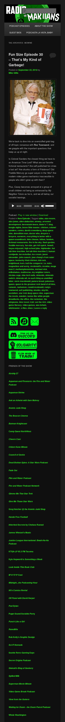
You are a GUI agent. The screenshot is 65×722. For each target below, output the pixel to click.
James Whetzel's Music (20, 532)
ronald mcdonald (36, 287)
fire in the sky (35, 242)
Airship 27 (13, 373)
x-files (24, 307)
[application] (32, 206)
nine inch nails (28, 275)
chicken (44, 227)
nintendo (40, 275)
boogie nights (15, 227)
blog (51, 224)
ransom (12, 287)
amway (38, 221)
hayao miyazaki (16, 248)
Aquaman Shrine (16, 392)
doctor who (34, 233)
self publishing (25, 290)
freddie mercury (16, 245)
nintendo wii (21, 278)
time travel (24, 302)
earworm (21, 236)
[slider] (50, 206)
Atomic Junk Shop (17, 407)
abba (41, 218)
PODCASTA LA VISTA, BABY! (39, 32)
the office (24, 299)
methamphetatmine (25, 269)
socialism (13, 293)
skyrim (45, 290)
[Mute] (42, 206)
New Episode (24, 218)
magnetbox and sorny (19, 266)
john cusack (25, 257)
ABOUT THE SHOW (44, 25)
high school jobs (32, 248)
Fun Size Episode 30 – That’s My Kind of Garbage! (26, 59)
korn (22, 263)
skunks (37, 290)
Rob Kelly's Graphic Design (22, 637)
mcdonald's (35, 266)
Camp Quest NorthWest (20, 431)
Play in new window (27, 215)
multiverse (26, 272)
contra (21, 230)
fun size (28, 245)
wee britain (41, 305)
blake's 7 (43, 224)
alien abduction (26, 221)
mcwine (46, 266)
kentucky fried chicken (26, 260)
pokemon (49, 281)
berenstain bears (30, 224)
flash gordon (48, 242)
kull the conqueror (34, 263)
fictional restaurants (18, 242)
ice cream (37, 254)
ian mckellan (25, 254)
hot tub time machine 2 (37, 251)
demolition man (21, 233)
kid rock (42, 260)
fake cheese (32, 239)
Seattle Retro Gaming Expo (21, 652)
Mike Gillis (13, 72)
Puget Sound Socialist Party (22, 613)
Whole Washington (17, 714)
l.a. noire (48, 263)
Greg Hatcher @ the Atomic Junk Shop (27, 509)
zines (30, 307)
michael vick (41, 269)
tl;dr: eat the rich (38, 302)
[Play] (13, 206)
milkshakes (14, 272)
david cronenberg (33, 230)
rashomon (22, 287)
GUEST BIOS (15, 32)
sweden (22, 296)
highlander (46, 248)
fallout (42, 239)
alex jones (13, 221)
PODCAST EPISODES (19, 25)
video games (29, 305)
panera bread (38, 281)
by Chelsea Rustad (26, 524)
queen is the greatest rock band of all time (35, 284)
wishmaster (14, 307)
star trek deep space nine (31, 293)
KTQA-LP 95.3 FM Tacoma (21, 551)
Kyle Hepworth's (25, 559)
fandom (50, 239)
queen (11, 284)
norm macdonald (22, 281)
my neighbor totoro (41, 272)
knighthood (14, 263)
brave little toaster (31, 227)
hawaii (50, 245)
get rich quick (39, 245)
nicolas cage (15, 275)
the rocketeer (36, 299)
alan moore (49, 218)
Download (43, 215)
